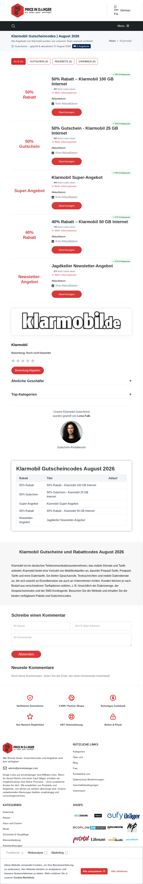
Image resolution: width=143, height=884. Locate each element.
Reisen (6, 817)
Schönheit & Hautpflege (16, 834)
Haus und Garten (12, 823)
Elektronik (8, 812)
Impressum (79, 790)
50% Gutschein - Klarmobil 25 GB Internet (85, 130)
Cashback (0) (87, 61)
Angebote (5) (63, 61)
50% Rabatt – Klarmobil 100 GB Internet (83, 81)
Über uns (78, 757)
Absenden (26, 654)
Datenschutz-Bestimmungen (88, 779)
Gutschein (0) (39, 61)
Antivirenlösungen (12, 845)
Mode (6, 828)
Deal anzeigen (67, 112)
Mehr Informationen (65, 92)
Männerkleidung (12, 840)
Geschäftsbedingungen (86, 785)
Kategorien (79, 751)
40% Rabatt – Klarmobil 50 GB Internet (90, 221)
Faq (75, 768)
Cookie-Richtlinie (24, 877)
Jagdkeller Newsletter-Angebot (82, 265)
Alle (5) (18, 61)
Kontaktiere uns (81, 773)
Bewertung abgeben (27, 370)
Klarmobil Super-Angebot (77, 177)
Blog (75, 762)
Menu (121, 25)
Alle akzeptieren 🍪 (94, 871)
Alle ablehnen (119, 871)
